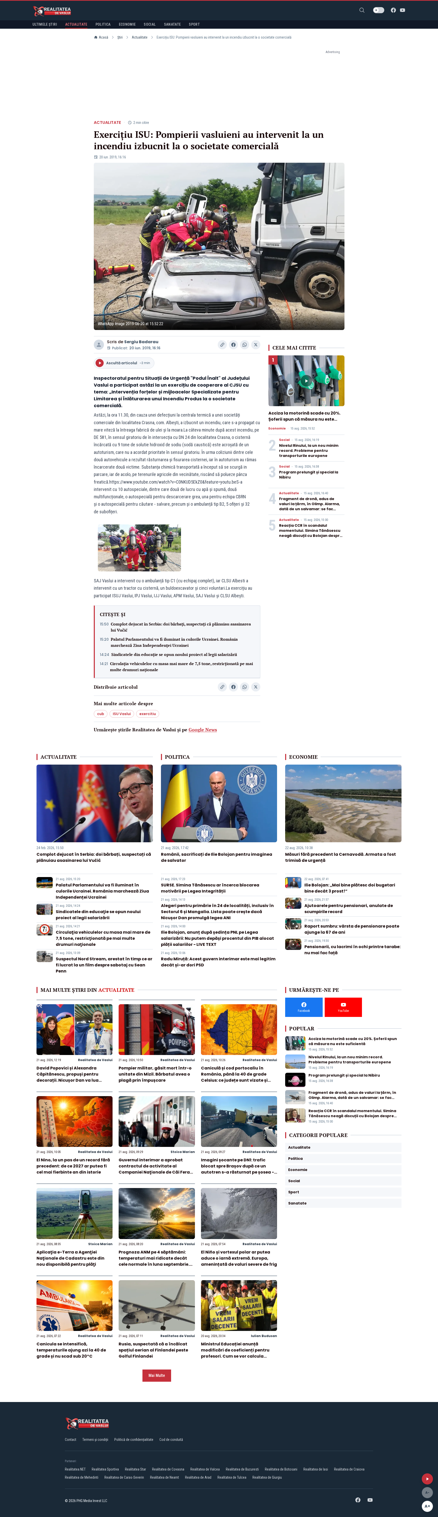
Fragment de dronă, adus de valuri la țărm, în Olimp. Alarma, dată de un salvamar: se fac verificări (309, 506)
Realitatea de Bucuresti (242, 1469)
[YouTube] (402, 10)
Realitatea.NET (75, 1469)
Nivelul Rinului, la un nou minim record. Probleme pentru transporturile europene (308, 450)
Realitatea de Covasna (168, 1469)
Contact (70, 1440)
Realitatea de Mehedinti (81, 1477)
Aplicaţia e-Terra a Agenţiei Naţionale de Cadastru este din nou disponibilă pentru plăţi (70, 1258)
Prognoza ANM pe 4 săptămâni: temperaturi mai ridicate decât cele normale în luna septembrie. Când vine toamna (154, 1261)
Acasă (103, 37)
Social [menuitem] (150, 24)
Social (284, 440)
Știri (120, 37)
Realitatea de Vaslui (95, 1060)
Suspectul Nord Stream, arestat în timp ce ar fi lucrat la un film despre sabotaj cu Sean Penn (104, 965)
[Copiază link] (222, 344)
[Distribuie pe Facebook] (233, 344)
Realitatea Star (135, 1469)
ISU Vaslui (122, 713)
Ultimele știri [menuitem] (44, 24)
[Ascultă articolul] (427, 1479)
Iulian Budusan (264, 1336)
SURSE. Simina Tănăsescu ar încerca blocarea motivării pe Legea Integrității (210, 888)
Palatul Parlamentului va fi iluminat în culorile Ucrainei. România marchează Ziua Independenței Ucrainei (174, 642)
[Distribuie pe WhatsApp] (244, 344)
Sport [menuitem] (194, 24)
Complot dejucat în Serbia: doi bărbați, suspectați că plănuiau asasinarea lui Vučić (181, 627)
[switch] (378, 10)
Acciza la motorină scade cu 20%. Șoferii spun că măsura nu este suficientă (304, 419)
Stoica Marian (183, 1152)
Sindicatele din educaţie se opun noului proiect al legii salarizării (174, 654)
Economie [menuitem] (127, 24)
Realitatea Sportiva (105, 1469)
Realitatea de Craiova (349, 1469)
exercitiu (147, 713)
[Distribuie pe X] (255, 344)
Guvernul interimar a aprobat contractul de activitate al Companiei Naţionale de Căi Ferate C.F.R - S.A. (156, 1169)
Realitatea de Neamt (164, 1477)
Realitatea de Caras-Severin (124, 1477)
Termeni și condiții (95, 1440)
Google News (203, 730)
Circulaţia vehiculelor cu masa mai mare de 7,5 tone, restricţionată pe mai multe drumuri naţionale (181, 666)
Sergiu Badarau (141, 342)
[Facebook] (393, 10)
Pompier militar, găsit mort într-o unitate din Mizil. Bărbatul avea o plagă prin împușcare (155, 1074)
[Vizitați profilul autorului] (99, 345)
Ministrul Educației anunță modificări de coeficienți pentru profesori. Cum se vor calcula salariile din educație (235, 1353)
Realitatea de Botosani (281, 1469)
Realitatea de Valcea (205, 1469)
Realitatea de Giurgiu (267, 1477)
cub (100, 713)
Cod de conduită (171, 1440)
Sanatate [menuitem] (172, 24)
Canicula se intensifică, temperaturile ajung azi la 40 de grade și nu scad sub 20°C (71, 1350)
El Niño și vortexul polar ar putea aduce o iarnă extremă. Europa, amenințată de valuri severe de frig (239, 1258)
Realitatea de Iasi (315, 1469)
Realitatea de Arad (198, 1477)
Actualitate (140, 37)
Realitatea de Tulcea (231, 1477)
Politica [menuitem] (103, 24)
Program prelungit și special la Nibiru (344, 1075)
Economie (277, 428)
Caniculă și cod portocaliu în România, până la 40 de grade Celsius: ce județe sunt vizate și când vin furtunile (234, 1077)
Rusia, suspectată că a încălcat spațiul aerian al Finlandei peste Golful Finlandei (153, 1350)
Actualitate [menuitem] (76, 24)
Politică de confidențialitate (133, 1440)
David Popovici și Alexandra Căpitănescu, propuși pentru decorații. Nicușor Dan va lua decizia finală (67, 1077)
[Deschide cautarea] (362, 10)
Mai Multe (157, 1375)
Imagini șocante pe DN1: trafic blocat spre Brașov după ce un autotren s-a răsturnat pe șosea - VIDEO (237, 1169)
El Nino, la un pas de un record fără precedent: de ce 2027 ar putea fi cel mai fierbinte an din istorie (73, 1166)
